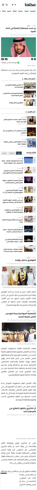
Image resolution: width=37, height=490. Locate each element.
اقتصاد (14, 11)
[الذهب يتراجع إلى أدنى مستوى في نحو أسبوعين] (31, 131)
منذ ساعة (23, 135)
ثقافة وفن (19, 208)
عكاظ (33, 25)
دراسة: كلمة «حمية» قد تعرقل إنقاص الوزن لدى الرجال (15, 120)
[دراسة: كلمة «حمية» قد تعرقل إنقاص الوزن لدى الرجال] (31, 120)
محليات (26, 11)
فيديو (9, 11)
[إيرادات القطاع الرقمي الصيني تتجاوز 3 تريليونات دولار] (31, 143)
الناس (28, 25)
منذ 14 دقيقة (22, 124)
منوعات (23, 117)
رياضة (4, 11)
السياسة (19, 168)
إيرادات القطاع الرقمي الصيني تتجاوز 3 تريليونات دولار (15, 143)
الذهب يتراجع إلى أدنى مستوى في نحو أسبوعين (14, 132)
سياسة (20, 11)
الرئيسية (32, 11)
